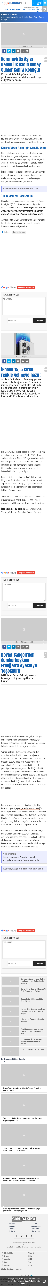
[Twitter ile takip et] (21, 1236)
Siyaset (6, 1256)
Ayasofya (37, 736)
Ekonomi (7, 1265)
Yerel (29, 1262)
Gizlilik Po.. (36, 1229)
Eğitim (30, 1256)
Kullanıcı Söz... (36, 1226)
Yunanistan (9, 854)
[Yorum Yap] (27, 51)
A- (45, 61)
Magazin (7, 1259)
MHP (3, 736)
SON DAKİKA (8, 1253)
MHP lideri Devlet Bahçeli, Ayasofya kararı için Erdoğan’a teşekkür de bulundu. (19, 678)
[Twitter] (9, 51)
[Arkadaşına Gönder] (18, 51)
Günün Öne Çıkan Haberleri (11, 1269)
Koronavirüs (39, 171)
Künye (12, 1229)
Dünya (30, 1265)
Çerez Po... (36, 1231)
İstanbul (13, 758)
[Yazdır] (23, 51)
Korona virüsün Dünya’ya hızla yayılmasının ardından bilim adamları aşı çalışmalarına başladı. (21, 77)
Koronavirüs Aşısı (19, 232)
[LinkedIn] (14, 51)
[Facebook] (4, 51)
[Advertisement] (24, 109)
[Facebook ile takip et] (16, 1236)
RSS (35, 1224)
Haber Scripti (25, 1276)
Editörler (12, 1226)
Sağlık (30, 1259)
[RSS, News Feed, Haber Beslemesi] (26, 1236)
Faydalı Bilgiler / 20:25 (22, 9)
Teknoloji (31, 1253)
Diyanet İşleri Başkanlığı (29, 808)
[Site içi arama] (31, 1236)
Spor (5, 1262)
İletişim (12, 1231)
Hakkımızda (12, 1224)
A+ (45, 58)
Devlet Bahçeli (25, 736)
